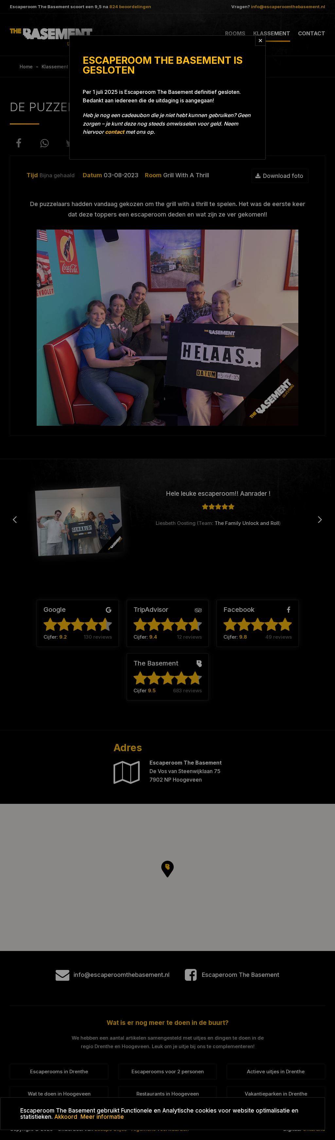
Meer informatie (102, 1117)
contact (114, 132)
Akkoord (65, 1117)
